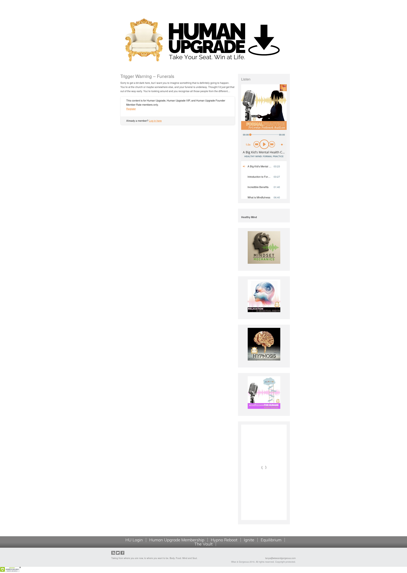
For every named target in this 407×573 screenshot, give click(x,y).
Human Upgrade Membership (176, 540)
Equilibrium (271, 540)
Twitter (118, 553)
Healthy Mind (249, 217)
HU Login (134, 540)
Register (131, 109)
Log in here (155, 120)
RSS (113, 553)
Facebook (122, 553)
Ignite (249, 540)
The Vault (203, 544)
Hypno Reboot (224, 540)
